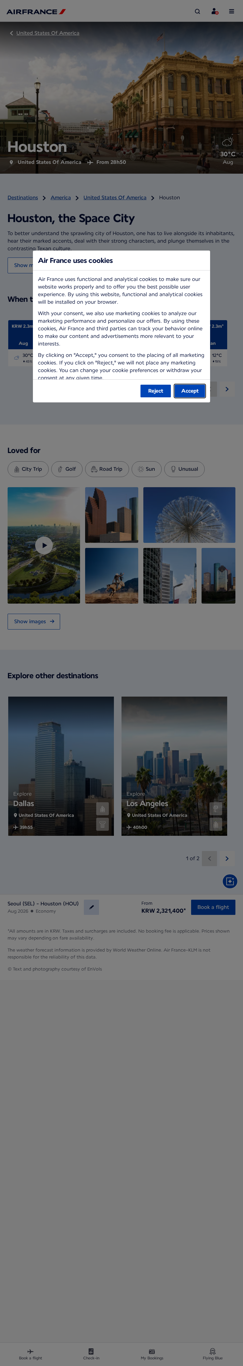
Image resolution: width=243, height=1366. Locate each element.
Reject (155, 391)
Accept (190, 391)
